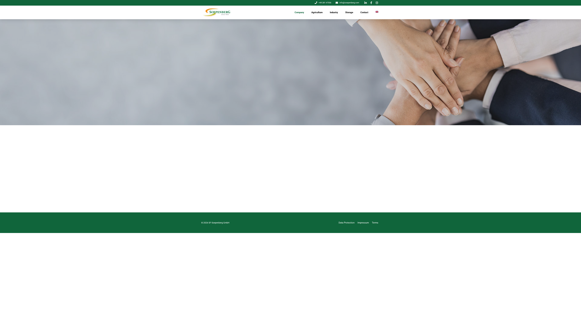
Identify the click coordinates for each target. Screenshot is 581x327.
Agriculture (317, 12)
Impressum (363, 222)
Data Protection (347, 222)
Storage (349, 12)
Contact (364, 12)
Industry (334, 12)
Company (299, 12)
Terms (375, 222)
